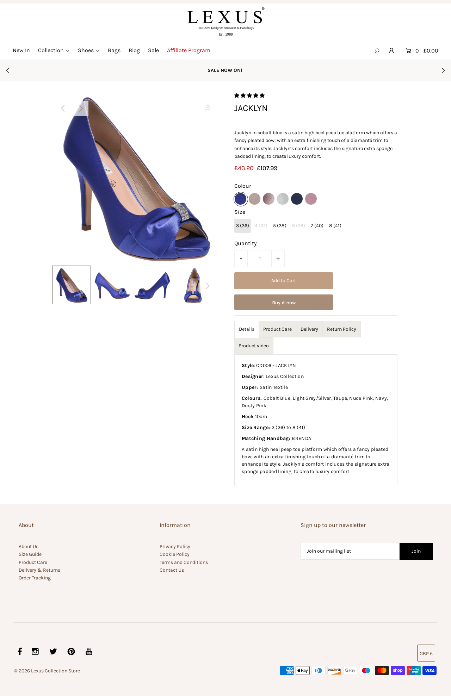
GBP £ (426, 654)
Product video (254, 346)
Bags (114, 50)
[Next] (80, 108)
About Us (28, 546)
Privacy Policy (175, 546)
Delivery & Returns (39, 570)
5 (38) (279, 226)
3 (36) (242, 226)
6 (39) (298, 226)
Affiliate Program (188, 50)
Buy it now (284, 303)
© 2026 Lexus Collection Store (47, 671)
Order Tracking (35, 578)
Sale (153, 50)
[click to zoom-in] (207, 108)
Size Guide (30, 554)
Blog (134, 50)
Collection (51, 50)
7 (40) (317, 226)
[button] (250, 96)
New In (21, 50)
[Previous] (63, 108)
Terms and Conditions (184, 562)
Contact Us (172, 570)
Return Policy (341, 329)
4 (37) (261, 226)
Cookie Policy (175, 554)
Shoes (86, 50)
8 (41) (335, 226)
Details (246, 329)
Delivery (309, 329)
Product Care (277, 329)
